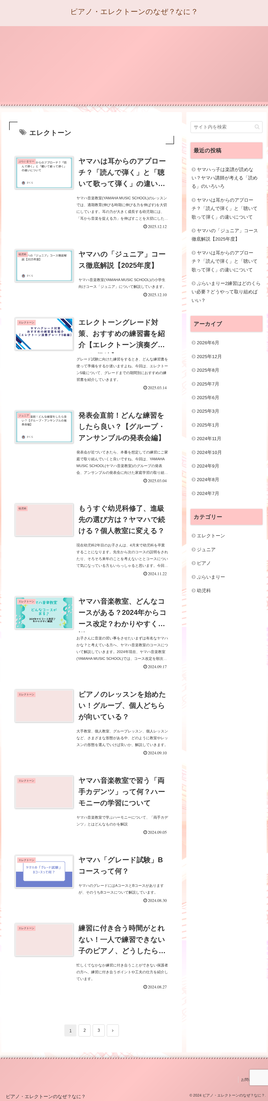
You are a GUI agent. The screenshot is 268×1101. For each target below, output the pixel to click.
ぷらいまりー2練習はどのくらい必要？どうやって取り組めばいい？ (226, 292)
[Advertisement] (134, 65)
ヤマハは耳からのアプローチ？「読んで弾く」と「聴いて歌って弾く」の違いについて (225, 208)
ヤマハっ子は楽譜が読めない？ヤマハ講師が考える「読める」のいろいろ (225, 178)
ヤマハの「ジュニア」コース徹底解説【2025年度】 (225, 235)
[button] (257, 127)
